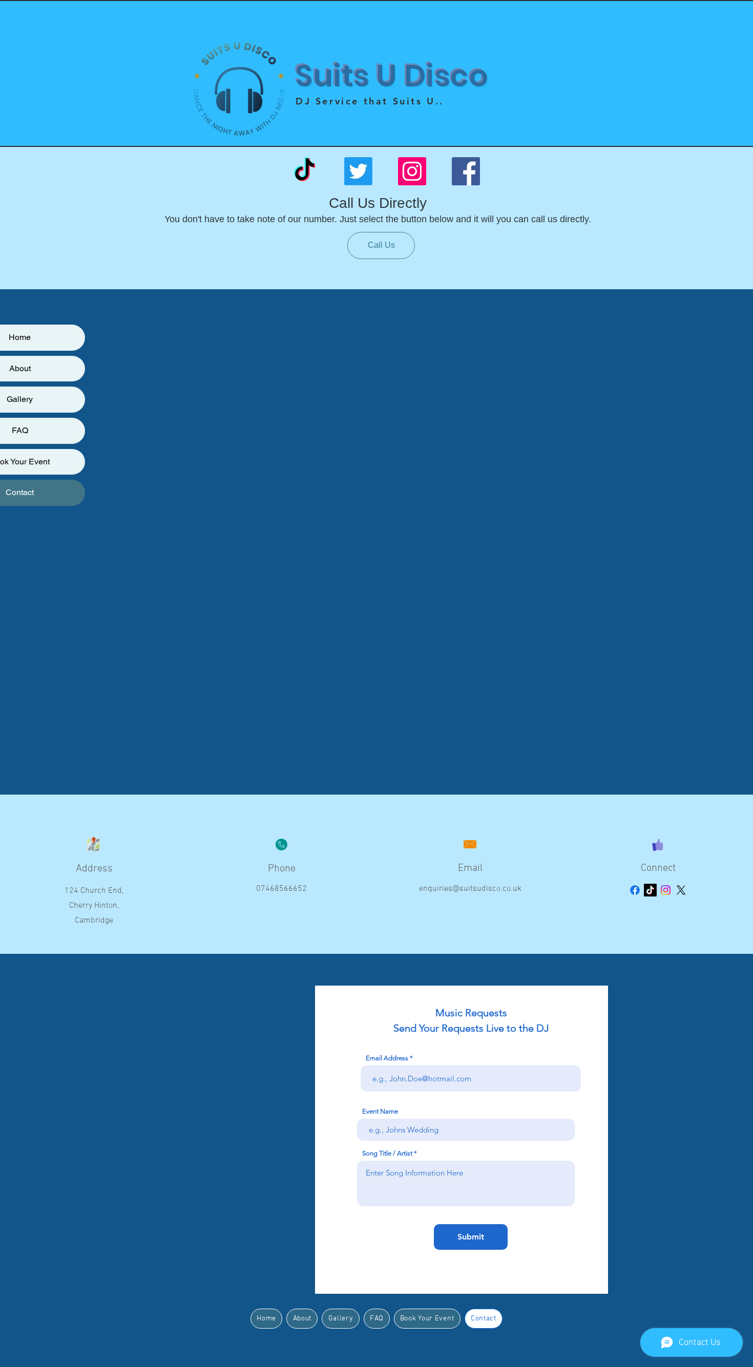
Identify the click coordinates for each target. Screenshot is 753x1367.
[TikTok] (304, 171)
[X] (681, 890)
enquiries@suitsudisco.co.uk (470, 889)
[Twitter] (358, 171)
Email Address (387, 1058)
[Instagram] (412, 171)
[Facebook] (466, 171)
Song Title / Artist (387, 1153)
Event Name (380, 1111)
